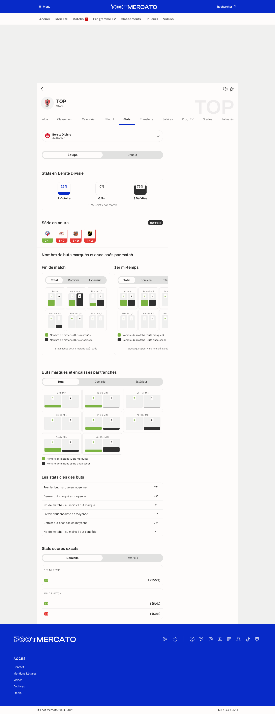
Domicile (73, 280)
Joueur (132, 154)
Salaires (167, 119)
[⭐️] (231, 89)
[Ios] (175, 639)
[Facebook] (192, 639)
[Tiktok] (248, 639)
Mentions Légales (24, 673)
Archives (19, 686)
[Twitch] (257, 639)
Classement (64, 119)
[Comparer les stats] (225, 89)
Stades (207, 119)
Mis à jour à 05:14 (228, 709)
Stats (126, 119)
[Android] (165, 639)
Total (54, 280)
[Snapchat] (238, 639)
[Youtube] (220, 639)
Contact (18, 667)
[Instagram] (211, 639)
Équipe (73, 154)
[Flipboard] (229, 639)
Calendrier (88, 119)
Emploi (17, 692)
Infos (44, 119)
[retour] (43, 89)
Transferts (146, 119)
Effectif (109, 119)
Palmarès (227, 119)
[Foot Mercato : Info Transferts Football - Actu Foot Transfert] (133, 6)
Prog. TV (187, 119)
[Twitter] (201, 639)
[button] (45, 6)
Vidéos (17, 680)
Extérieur (95, 280)
